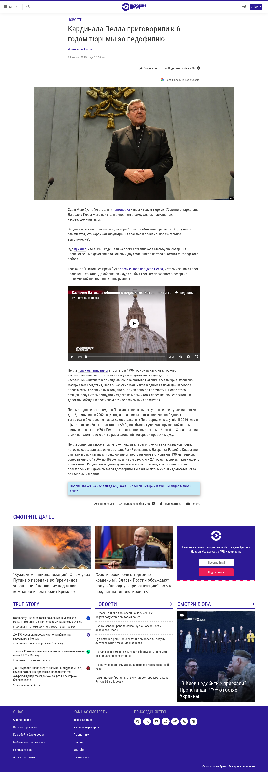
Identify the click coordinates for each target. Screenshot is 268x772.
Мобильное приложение (29, 742)
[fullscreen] (196, 357)
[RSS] (184, 721)
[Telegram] (244, 7)
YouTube (79, 749)
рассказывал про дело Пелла (141, 269)
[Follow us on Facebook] (137, 721)
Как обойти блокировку (28, 734)
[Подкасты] (193, 721)
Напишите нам (22, 749)
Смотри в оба (194, 604)
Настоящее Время (80, 49)
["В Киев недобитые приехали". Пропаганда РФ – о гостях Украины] (216, 656)
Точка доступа (83, 720)
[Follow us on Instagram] (165, 721)
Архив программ (24, 757)
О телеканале (22, 720)
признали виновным (93, 370)
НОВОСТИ (106, 604)
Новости (75, 20)
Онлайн (78, 742)
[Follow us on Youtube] (156, 721)
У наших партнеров (86, 727)
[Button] (149, 68)
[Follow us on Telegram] (175, 721)
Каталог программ (25, 727)
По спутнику (82, 734)
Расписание (81, 757)
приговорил (121, 209)
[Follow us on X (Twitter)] (147, 721)
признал (80, 249)
